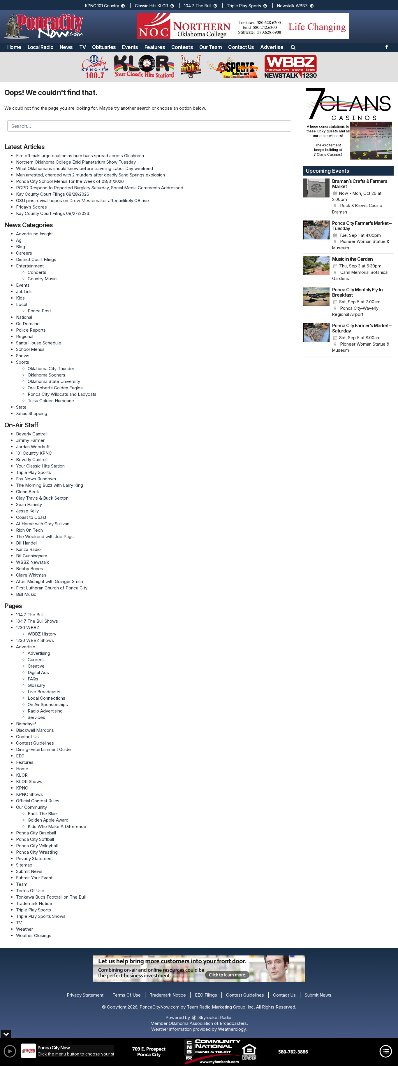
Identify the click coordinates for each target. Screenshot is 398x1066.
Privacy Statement (34, 858)
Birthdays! (26, 724)
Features (155, 47)
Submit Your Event (34, 878)
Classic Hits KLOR (152, 5)
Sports (22, 362)
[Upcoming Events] (316, 196)
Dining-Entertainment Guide (43, 749)
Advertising (39, 653)
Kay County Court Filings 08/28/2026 (52, 194)
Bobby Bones (29, 568)
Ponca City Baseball (36, 833)
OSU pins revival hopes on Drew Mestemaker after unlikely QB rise (82, 200)
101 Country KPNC (34, 453)
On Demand (28, 323)
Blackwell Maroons (35, 730)
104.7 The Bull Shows (37, 621)
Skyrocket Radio (214, 1017)
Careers (24, 253)
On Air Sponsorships (48, 704)
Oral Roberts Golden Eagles (55, 388)
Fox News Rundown (36, 479)
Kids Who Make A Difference (57, 826)
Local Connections (46, 698)
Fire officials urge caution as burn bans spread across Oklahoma (80, 155)
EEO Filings (206, 995)
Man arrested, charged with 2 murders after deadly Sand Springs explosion (90, 175)
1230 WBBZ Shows (35, 640)
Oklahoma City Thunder (51, 368)
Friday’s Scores (31, 207)
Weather (24, 929)
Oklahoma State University (54, 381)
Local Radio (40, 47)
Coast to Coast (31, 517)
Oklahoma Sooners (46, 375)
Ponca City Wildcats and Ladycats (62, 394)
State (21, 407)
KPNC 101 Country (102, 5)
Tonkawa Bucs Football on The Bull (51, 897)
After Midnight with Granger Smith (49, 581)
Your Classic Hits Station (40, 466)
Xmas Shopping (31, 413)
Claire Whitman (31, 575)
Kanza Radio (28, 549)
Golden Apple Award (48, 820)
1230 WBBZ (27, 627)
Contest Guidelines (35, 743)
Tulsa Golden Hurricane (51, 400)
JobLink (24, 291)
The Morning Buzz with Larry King (49, 485)
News (66, 47)
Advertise (271, 47)
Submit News (29, 871)
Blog (20, 246)
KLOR (22, 775)
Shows (22, 355)
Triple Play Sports (244, 5)
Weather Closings (33, 935)
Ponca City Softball (35, 839)
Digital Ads (38, 672)
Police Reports (31, 330)
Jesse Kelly (27, 511)
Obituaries (104, 47)
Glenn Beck (27, 491)
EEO (20, 756)
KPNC (22, 788)
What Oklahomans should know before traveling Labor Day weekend (84, 168)
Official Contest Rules (37, 801)
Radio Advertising (45, 711)
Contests (182, 47)
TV (82, 47)
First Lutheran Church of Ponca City (51, 588)
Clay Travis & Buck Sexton (42, 498)
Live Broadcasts (44, 691)
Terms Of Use (30, 890)
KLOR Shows (29, 781)
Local (21, 304)
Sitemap (24, 865)
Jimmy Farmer (30, 440)
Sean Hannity (29, 504)
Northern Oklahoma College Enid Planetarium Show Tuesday (76, 162)
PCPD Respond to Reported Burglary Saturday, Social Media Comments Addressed (99, 187)
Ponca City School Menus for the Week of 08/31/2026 (70, 181)
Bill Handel (26, 543)
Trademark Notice (34, 903)
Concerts (37, 272)
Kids (20, 298)
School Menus (30, 349)
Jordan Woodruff (33, 446)
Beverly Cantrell (31, 434)
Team (21, 884)
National (24, 317)
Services (36, 717)
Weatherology (232, 1029)
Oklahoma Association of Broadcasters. (208, 1023)
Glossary (36, 685)
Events (130, 47)
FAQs (33, 679)
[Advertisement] (243, 26)
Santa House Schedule (38, 343)
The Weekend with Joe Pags (45, 536)
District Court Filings (36, 259)
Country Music (42, 278)
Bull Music (26, 594)
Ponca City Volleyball (37, 845)
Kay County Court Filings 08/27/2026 (52, 213)
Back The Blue (42, 813)
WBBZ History (42, 634)
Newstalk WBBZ (293, 5)
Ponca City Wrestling (37, 852)
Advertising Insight (34, 234)
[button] (293, 47)
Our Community (31, 807)
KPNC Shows (29, 794)
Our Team (210, 47)
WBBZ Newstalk (32, 562)
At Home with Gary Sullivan (42, 523)
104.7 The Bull (198, 5)
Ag (19, 240)
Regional (24, 336)
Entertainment (30, 266)
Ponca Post (39, 311)
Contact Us (241, 47)
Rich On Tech (29, 530)
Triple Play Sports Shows (41, 916)
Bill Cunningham (31, 556)
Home (14, 47)
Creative (36, 666)
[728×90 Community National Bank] (220, 1052)
